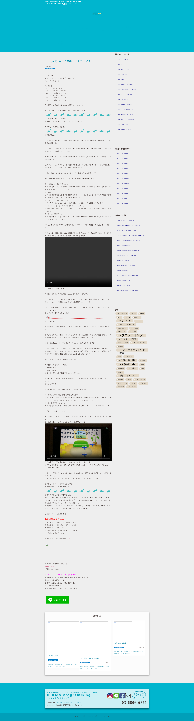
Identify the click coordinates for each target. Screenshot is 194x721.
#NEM (119, 317)
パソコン (134, 383)
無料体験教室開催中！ (122, 270)
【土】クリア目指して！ (123, 59)
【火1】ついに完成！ (122, 74)
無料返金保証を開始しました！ (125, 245)
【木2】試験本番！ (122, 79)
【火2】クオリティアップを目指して (126, 119)
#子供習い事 (127, 364)
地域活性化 (121, 386)
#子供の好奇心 (129, 356)
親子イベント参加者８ (122, 193)
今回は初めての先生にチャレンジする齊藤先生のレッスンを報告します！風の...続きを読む (62, 665)
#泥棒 (142, 368)
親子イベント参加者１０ (123, 183)
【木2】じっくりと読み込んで (124, 94)
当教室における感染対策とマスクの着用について (129, 225)
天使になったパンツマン (123, 260)
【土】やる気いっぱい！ (123, 124)
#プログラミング (131, 335)
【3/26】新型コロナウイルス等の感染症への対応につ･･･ (131, 235)
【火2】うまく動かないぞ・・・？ (125, 99)
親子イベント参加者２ (122, 168)
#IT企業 (134, 313)
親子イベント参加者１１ (123, 178)
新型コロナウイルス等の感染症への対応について (129, 240)
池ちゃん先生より (50, 68)
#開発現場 (120, 379)
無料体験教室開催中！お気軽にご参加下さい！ (128, 250)
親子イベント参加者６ (122, 203)
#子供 (119, 356)
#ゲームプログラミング (127, 324)
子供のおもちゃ (132, 386)
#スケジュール (121, 331)
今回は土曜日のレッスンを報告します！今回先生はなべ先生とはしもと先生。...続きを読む (94, 667)
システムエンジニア (140, 379)
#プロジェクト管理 (123, 342)
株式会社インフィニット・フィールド (69, 702)
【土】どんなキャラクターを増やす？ (126, 89)
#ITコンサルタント (122, 313)
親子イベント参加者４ (122, 158)
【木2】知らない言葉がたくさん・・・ (127, 114)
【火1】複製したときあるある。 (125, 84)
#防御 (129, 379)
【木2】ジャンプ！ (122, 64)
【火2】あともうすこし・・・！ (125, 69)
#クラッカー (139, 321)
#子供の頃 (143, 360)
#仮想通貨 (120, 346)
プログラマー (144, 383)
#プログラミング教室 (127, 339)
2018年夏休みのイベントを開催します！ (127, 255)
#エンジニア (137, 317)
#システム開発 (134, 328)
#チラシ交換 (133, 331)
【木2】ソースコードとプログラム (125, 220)
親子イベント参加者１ (122, 173)
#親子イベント (128, 375)
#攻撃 (142, 364)
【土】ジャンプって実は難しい (125, 109)
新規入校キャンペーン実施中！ (125, 285)
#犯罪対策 (120, 372)
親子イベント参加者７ (122, 198)
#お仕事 (128, 317)
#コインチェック (122, 328)
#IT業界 (142, 313)
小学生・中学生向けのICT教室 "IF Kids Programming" (95, 716)
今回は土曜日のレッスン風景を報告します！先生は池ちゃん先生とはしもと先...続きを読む (128, 652)
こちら (70, 538)
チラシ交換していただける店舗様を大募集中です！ (130, 275)
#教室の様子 (121, 368)
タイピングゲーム (122, 383)
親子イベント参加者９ (122, 188)
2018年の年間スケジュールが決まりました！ (128, 290)
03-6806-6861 (55, 3)
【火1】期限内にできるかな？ (124, 104)
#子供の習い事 (127, 360)
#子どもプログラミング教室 (132, 350)
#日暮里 (133, 368)
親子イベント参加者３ (122, 163)
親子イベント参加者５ (122, 153)
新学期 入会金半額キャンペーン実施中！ (127, 265)
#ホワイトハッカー (139, 343)
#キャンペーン (125, 321)
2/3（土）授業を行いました (124, 280)
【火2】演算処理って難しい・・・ (125, 129)
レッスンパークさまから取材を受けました (127, 230)
